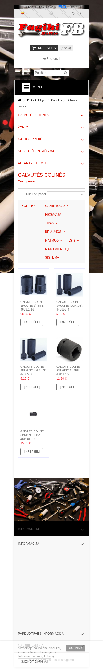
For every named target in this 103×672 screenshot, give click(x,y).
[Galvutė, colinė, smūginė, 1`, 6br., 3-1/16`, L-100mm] (33, 285)
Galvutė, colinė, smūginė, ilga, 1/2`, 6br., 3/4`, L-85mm (69, 306)
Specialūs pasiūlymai (36, 151)
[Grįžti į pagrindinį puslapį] (19, 100)
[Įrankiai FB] (51, 30)
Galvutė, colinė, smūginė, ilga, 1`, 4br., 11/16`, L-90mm (33, 435)
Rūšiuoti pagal (36, 194)
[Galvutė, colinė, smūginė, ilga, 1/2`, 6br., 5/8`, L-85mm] (33, 349)
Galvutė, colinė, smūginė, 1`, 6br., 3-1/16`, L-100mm (32, 306)
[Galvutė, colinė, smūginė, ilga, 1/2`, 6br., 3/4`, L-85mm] (69, 285)
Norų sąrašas (73, 14)
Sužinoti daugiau (34, 661)
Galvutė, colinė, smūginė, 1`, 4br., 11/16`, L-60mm (68, 370)
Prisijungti (53, 58)
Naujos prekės (31, 139)
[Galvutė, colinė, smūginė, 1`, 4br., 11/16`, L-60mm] (69, 349)
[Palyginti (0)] (81, 14)
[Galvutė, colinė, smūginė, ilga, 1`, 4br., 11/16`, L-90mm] (33, 414)
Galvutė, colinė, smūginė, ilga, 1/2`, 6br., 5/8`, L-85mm (33, 370)
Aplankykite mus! (33, 163)
